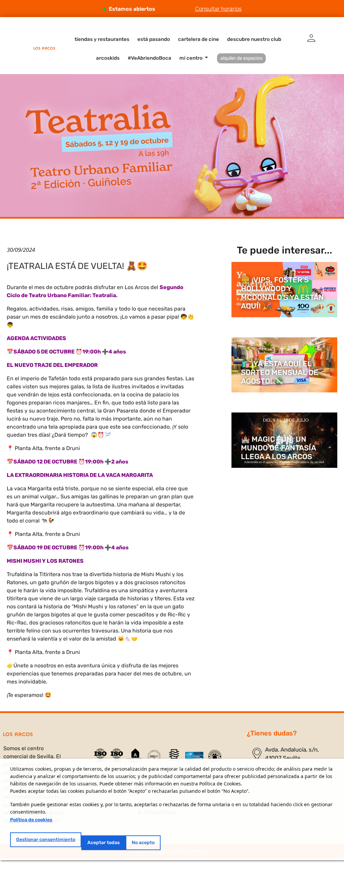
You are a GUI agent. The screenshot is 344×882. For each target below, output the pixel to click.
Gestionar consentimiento (45, 839)
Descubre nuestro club (254, 39)
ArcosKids (108, 58)
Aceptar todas (103, 842)
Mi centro (191, 58)
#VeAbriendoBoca (149, 58)
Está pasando (153, 39)
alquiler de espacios (241, 58)
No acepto (143, 842)
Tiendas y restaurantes (102, 39)
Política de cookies (31, 820)
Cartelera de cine (198, 39)
